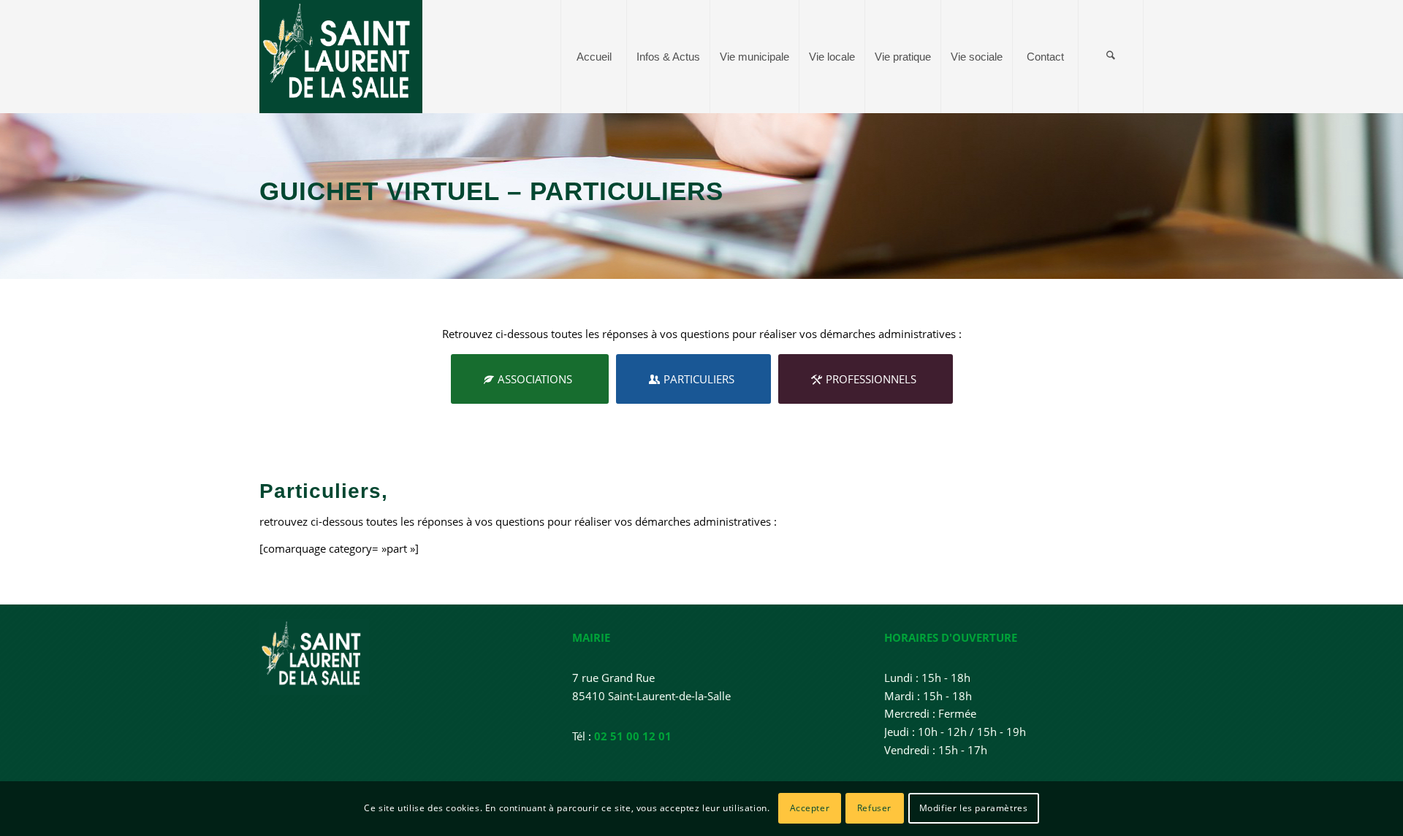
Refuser (874, 808)
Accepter (810, 808)
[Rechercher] (1111, 56)
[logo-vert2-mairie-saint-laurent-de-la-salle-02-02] (340, 56)
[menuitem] (593, 56)
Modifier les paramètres (973, 808)
